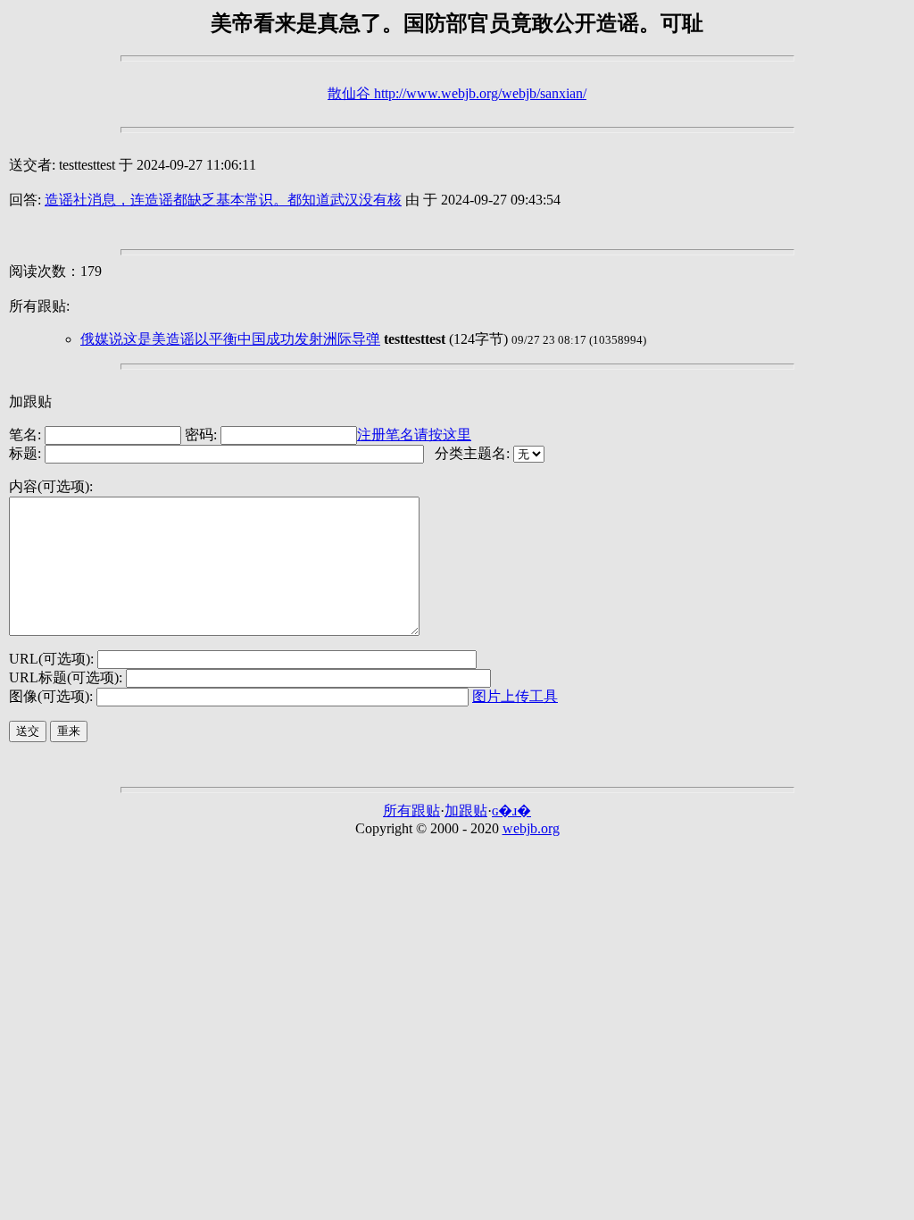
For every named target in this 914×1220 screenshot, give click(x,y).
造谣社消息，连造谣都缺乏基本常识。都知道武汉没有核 (223, 199)
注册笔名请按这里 (414, 434)
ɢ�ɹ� (511, 810)
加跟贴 (466, 810)
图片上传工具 (515, 696)
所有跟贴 (411, 810)
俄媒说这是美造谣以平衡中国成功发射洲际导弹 (230, 339)
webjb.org (531, 828)
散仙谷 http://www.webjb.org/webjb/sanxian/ (457, 93)
